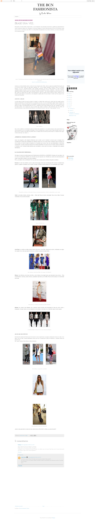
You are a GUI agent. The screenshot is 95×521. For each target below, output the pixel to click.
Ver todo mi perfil (70, 159)
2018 (69, 95)
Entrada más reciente (19, 506)
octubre (70, 110)
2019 (69, 93)
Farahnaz (19, 444)
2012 (69, 106)
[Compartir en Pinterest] (35, 435)
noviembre (71, 108)
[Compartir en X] (33, 435)
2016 (69, 99)
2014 (69, 103)
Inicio (43, 506)
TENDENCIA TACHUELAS (74, 113)
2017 (69, 97)
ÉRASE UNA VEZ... (72, 115)
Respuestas (21, 454)
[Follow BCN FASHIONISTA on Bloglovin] (72, 139)
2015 (69, 101)
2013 (69, 105)
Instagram (16, 16)
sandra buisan (23, 457)
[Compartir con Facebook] (34, 435)
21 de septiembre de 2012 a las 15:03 (34, 457)
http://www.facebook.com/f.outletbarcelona (39, 82)
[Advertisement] (39, 496)
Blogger (53, 517)
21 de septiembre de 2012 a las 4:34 (28, 444)
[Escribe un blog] (32, 435)
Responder (20, 452)
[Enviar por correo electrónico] (30, 435)
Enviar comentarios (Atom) (24, 508)
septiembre (71, 112)
